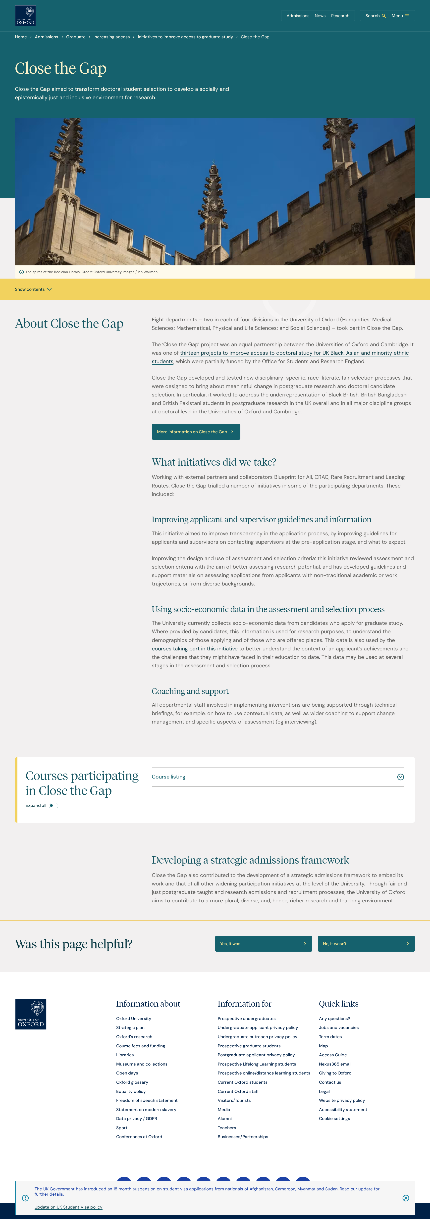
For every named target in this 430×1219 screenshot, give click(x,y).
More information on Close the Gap (192, 432)
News (320, 15)
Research (340, 15)
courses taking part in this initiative (195, 648)
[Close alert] (398, 1198)
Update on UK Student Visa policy (69, 1207)
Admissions (298, 15)
